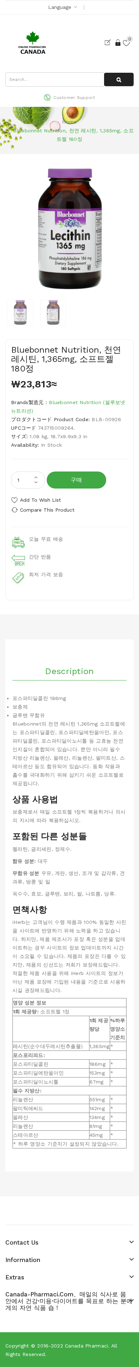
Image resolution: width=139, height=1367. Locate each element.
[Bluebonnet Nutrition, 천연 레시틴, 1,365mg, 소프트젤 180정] (20, 312)
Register (109, 42)
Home (69, 122)
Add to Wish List (40, 500)
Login (118, 42)
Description (69, 671)
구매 (76, 479)
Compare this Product (47, 510)
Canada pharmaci (86, 1346)
